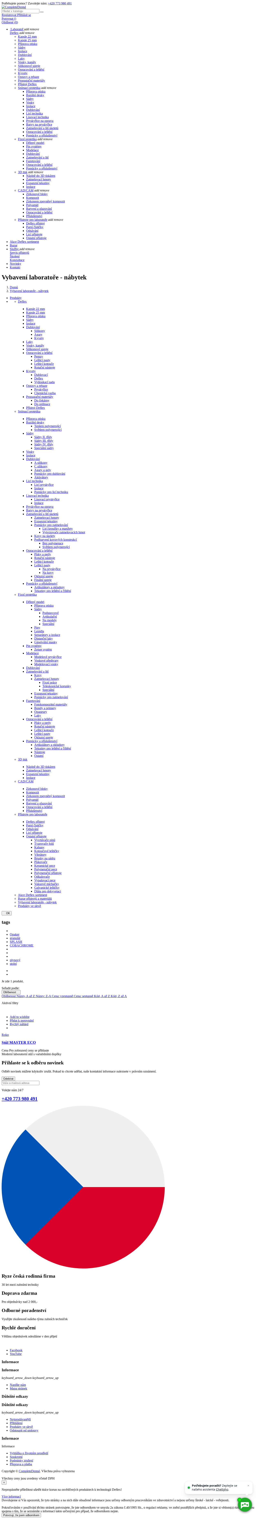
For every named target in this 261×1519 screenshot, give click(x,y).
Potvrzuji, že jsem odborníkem (21, 1515)
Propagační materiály (31, 80)
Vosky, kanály (27, 62)
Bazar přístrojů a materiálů (35, 898)
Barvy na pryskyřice (39, 124)
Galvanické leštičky (47, 887)
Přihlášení (16, 1423)
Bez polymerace (52, 543)
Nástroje (39, 752)
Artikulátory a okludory (49, 587)
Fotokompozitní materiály (50, 704)
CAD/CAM (25, 190)
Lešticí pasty (42, 360)
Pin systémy (34, 146)
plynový (15, 960)
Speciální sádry (44, 448)
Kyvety (23, 73)
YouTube (16, 1354)
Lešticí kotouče (44, 364)
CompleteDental (29, 1471)
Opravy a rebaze (28, 77)
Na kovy (48, 572)
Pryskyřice (41, 389)
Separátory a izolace (47, 635)
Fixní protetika (27, 139)
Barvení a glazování (39, 208)
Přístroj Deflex (27, 84)
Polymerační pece (45, 869)
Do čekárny (41, 400)
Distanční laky (43, 638)
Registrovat (9, 15)
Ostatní (38, 755)
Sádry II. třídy (43, 437)
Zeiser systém (43, 649)
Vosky (30, 102)
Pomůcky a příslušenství (41, 135)
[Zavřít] (248, 1485)
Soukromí (16, 1457)
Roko (5, 1034)
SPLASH (16, 941)
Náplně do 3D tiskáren (40, 175)
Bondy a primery (45, 708)
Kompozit (32, 197)
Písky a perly (42, 554)
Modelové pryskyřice (48, 657)
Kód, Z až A (119, 996)
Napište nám (18, 1385)
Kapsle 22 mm (27, 36)
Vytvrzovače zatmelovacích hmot (63, 532)
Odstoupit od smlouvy (24, 1430)
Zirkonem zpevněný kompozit (45, 201)
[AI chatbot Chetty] (244, 1504)
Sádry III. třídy (43, 440)
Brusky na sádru (44, 858)
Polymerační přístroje (48, 873)
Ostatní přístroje (36, 238)
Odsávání (32, 230)
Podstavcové (50, 613)
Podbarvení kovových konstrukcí (55, 539)
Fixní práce (49, 682)
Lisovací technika (37, 117)
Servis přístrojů (19, 252)
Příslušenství (34, 216)
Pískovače (40, 862)
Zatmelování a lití (37, 157)
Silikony (39, 331)
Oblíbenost (11, 992)
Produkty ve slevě (29, 906)
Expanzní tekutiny (38, 183)
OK (6, 913)
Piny (37, 627)
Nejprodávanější (20, 1419)
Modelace (32, 150)
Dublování (25, 55)
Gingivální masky (45, 642)
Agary (38, 334)
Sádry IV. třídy (43, 444)
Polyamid (32, 205)
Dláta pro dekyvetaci (47, 891)
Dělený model (35, 142)
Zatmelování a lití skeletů (42, 128)
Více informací (11, 1496)
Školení (15, 256)
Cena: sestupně (84, 996)
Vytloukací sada (44, 382)
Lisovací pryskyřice (47, 499)
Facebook (16, 1350)
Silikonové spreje (29, 66)
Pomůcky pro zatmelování (51, 525)
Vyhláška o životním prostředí (29, 1453)
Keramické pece (44, 865)
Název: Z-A (44, 996)
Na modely (49, 620)
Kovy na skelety (44, 536)
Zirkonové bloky (37, 194)
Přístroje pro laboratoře (32, 219)
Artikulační (49, 616)
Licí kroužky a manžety (57, 528)
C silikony (41, 466)
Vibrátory (40, 854)
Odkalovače (42, 876)
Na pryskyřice (51, 569)
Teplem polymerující (47, 426)
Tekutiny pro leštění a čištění (52, 591)
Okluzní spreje (43, 576)
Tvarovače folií (44, 843)
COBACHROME (21, 945)
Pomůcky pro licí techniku (51, 492)
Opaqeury (40, 712)
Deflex (14, 33)
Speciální (48, 624)
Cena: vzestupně (63, 996)
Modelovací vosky (46, 664)
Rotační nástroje (44, 367)
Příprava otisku (27, 44)
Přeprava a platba (21, 1464)
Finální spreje (43, 580)
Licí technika (34, 113)
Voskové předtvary (46, 660)
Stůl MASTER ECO (19, 1042)
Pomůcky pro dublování (49, 473)
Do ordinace (42, 404)
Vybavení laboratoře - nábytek (37, 902)
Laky (21, 58)
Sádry (21, 47)
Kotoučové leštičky (46, 851)
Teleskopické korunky (56, 686)
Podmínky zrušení (21, 1460)
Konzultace (17, 260)
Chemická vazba (45, 393)
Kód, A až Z (102, 996)
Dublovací (41, 374)
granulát (15, 938)
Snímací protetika (29, 88)
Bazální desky (35, 95)
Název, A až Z (26, 996)
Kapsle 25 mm (27, 40)
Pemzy (38, 356)
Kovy (38, 675)
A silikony (41, 462)
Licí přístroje (34, 234)
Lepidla (39, 631)
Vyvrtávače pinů (44, 840)
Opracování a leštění (31, 69)
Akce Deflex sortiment (32, 895)
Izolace (22, 51)
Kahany (39, 847)
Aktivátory (41, 477)
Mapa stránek (18, 1388)
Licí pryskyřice (44, 484)
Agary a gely (42, 470)
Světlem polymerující (48, 429)
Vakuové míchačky (46, 884)
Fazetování (33, 161)
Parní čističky (34, 227)
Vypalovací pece (44, 880)
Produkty (16, 298)
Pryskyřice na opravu (39, 121)
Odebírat (8, 1078)
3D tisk (22, 172)
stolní (13, 963)
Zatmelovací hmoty (38, 179)
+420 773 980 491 (60, 3)
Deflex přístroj (35, 223)
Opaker (14, 934)
